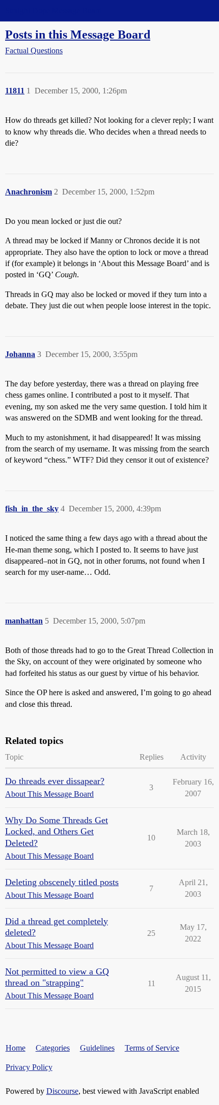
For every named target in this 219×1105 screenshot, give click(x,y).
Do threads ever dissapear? (54, 781)
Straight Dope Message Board (53, 10)
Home (15, 1048)
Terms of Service (152, 1048)
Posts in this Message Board (77, 34)
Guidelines (97, 1048)
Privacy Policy (29, 1067)
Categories (53, 1048)
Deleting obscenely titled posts (62, 882)
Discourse (62, 1091)
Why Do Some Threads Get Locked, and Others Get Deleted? (56, 831)
